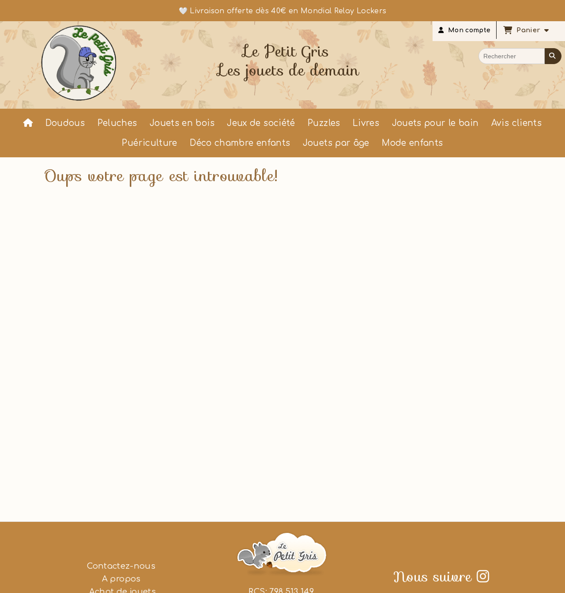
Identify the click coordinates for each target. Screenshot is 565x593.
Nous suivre (441, 577)
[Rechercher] (553, 56)
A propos (121, 578)
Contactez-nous (121, 566)
